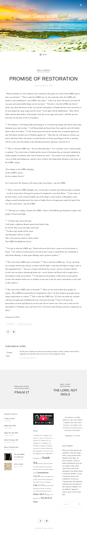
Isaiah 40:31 (40, 463)
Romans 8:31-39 (37, 498)
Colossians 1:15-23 (37, 448)
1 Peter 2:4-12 (42, 438)
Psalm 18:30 (39, 491)
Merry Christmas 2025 (11, 440)
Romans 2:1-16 (49, 494)
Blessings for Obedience (46, 446)
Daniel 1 (44, 448)
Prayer (38, 488)
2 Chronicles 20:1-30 (45, 440)
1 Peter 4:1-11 (49, 438)
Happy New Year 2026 (11, 433)
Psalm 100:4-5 (39, 494)
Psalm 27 (49, 491)
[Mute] (49, 423)
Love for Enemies (46, 482)
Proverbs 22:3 (43, 488)
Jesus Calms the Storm (41, 467)
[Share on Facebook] (8, 331)
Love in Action (18, 464)
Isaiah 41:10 (46, 463)
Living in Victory (9, 418)
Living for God (41, 479)
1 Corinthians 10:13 (37, 435)
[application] (43, 419)
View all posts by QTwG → (28, 358)
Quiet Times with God (46, 528)
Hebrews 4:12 (39, 458)
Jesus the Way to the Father (42, 469)
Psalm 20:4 (44, 491)
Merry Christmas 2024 (11, 447)
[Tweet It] (13, 331)
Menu (45, 54)
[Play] (36, 423)
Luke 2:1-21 (38, 485)
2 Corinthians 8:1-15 (45, 443)
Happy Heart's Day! (40, 453)
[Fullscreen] (52, 423)
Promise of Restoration (25, 324)
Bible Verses (43, 70)
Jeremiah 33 (10, 324)
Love (41, 482)
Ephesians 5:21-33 (41, 451)
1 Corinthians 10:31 (46, 435)
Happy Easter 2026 (10, 426)
